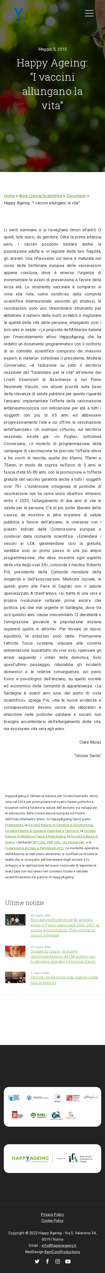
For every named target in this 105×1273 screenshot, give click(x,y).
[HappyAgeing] (18, 14)
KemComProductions (62, 1252)
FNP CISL (54, 842)
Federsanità (14, 825)
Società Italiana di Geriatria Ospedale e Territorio (42, 831)
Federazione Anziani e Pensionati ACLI (34, 848)
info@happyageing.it (59, 1245)
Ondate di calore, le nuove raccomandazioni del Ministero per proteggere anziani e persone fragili (63, 956)
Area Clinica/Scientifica (40, 195)
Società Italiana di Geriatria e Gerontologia (60, 825)
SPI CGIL (39, 842)
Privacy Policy (52, 1214)
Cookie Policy (52, 1221)
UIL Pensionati (73, 842)
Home (9, 195)
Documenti (76, 195)
